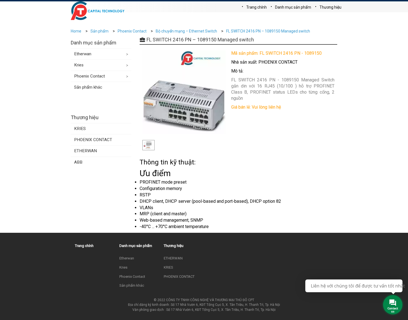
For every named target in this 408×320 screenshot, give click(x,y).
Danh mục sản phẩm (293, 7)
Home (76, 31)
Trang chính (256, 7)
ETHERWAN (85, 150)
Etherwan (82, 53)
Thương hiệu (330, 7)
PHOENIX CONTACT (93, 139)
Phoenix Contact (132, 31)
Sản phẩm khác (88, 87)
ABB (78, 162)
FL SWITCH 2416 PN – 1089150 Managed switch (268, 31)
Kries (79, 65)
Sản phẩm (99, 31)
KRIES (80, 128)
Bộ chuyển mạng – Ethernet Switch (186, 31)
